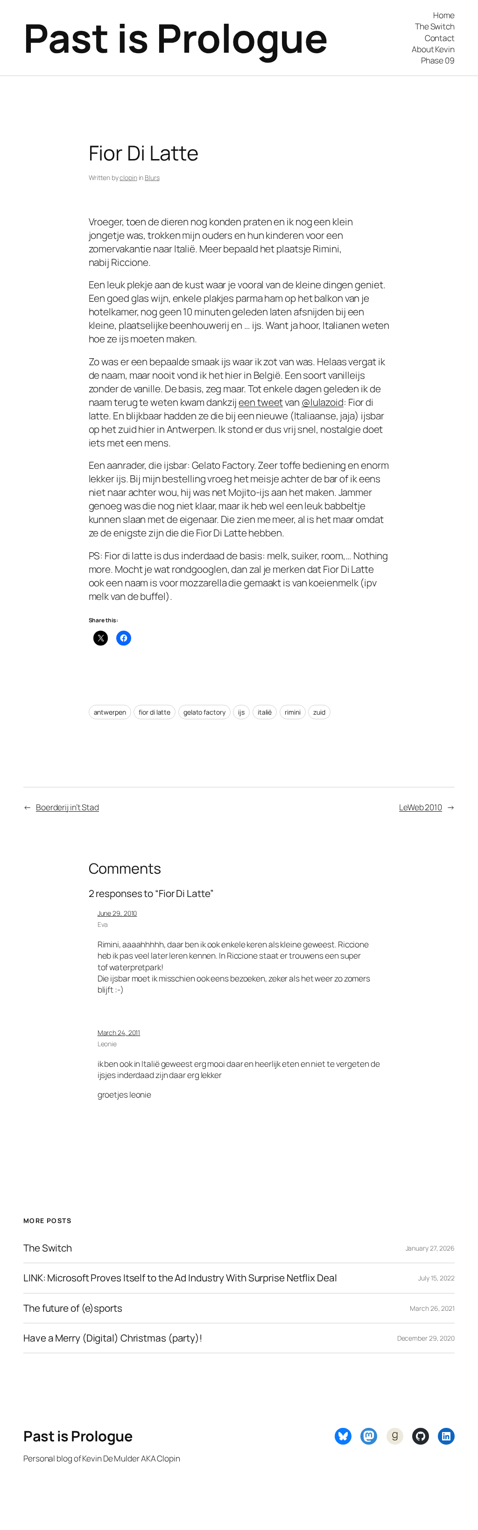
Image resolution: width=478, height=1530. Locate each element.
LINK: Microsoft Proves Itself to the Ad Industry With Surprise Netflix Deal (180, 1278)
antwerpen (110, 712)
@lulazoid (323, 402)
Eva (103, 924)
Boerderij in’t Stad (67, 807)
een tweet (261, 402)
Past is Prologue (175, 37)
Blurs (152, 177)
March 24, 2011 (119, 1032)
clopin (128, 177)
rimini (292, 712)
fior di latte (154, 712)
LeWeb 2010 (420, 807)
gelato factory (204, 712)
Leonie (107, 1043)
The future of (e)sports (72, 1308)
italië (265, 712)
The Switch (47, 1248)
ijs (241, 712)
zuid (319, 712)
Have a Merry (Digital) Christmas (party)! (113, 1338)
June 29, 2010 (117, 913)
